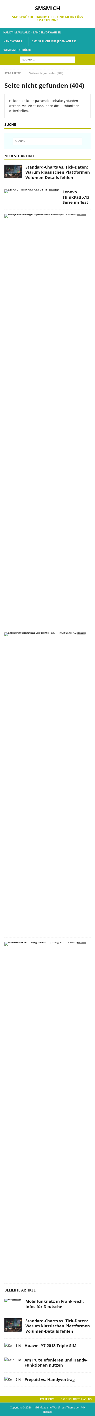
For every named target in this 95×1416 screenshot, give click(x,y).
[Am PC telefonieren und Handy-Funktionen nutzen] (12, 1360)
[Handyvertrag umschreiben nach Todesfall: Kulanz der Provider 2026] (45, 635)
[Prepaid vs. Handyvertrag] (12, 1379)
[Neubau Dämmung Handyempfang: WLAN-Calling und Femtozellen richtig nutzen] (45, 945)
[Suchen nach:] (47, 59)
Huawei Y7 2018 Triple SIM (50, 1345)
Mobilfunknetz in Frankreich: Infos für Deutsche (54, 1304)
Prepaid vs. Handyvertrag (50, 1379)
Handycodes (13, 41)
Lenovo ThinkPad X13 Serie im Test (76, 197)
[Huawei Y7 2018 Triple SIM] (12, 1345)
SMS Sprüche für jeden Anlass (54, 41)
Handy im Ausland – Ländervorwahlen (32, 32)
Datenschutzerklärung (76, 1399)
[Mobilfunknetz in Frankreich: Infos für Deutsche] (13, 1302)
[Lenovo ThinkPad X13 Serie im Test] (31, 192)
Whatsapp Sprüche (17, 50)
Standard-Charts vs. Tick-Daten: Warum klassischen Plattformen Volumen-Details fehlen (57, 172)
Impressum (47, 1399)
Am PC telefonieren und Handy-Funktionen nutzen (56, 1362)
